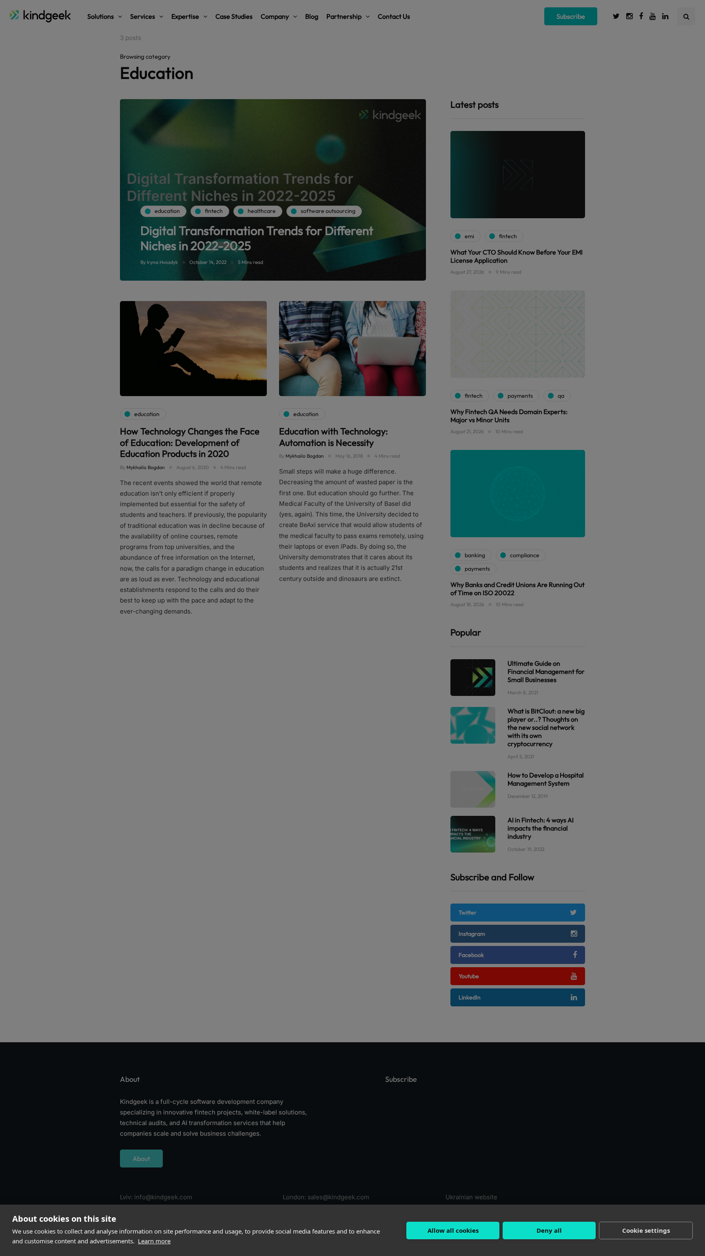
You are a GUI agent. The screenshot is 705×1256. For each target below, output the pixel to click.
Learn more (154, 1241)
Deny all (549, 1230)
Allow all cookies (453, 1230)
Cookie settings (646, 1230)
